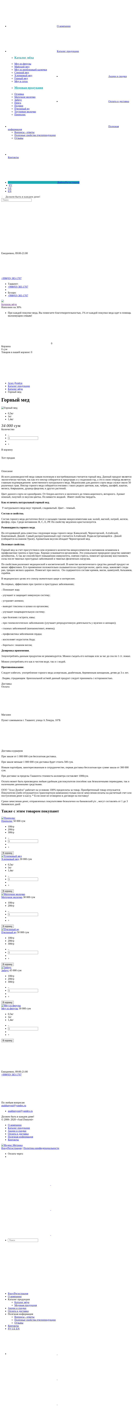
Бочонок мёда (9, 304)
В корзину (7, 449)
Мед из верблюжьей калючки (30, 69)
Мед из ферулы (22, 63)
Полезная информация (20, 1136)
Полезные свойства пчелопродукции (35, 135)
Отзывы (18, 138)
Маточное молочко (24, 97)
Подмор (18, 105)
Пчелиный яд (21, 108)
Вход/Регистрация (11, 1148)
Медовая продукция (28, 87)
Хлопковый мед (23, 75)
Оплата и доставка (18, 1133)
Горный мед (21, 78)
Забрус (18, 99)
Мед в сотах (21, 81)
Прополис (20, 114)
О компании (15, 1125)
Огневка (19, 94)
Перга (17, 102)
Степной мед (21, 72)
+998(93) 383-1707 (11, 278)
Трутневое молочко (25, 111)
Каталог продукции (19, 1128)
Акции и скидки (17, 1130)
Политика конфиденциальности (41, 1148)
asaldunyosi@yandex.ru (13, 1105)
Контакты (13, 1139)
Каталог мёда (24, 57)
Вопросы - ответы (24, 132)
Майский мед (21, 66)
